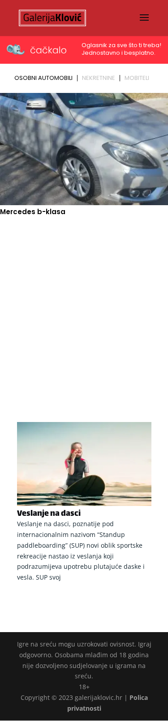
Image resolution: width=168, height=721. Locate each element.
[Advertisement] (84, 306)
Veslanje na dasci (49, 514)
